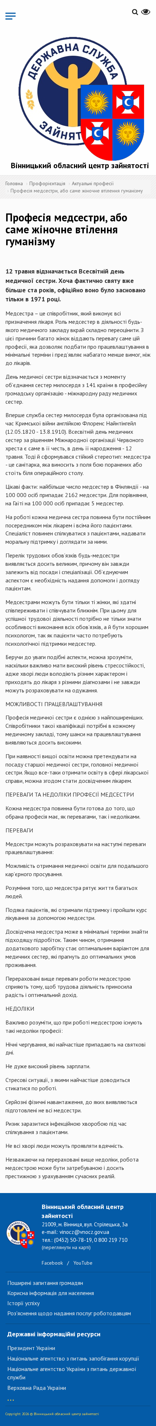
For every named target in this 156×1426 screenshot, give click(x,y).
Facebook (52, 1263)
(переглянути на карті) (66, 1247)
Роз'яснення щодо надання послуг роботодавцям (69, 1313)
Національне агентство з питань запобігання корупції (73, 1358)
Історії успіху (23, 1303)
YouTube (83, 1263)
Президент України (31, 1347)
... (10, 1396)
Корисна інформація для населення (50, 1292)
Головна (14, 183)
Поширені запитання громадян (45, 1282)
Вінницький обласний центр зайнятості (80, 165)
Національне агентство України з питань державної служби (71, 1373)
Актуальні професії (93, 183)
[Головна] (80, 97)
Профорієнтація (47, 183)
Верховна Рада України (36, 1387)
